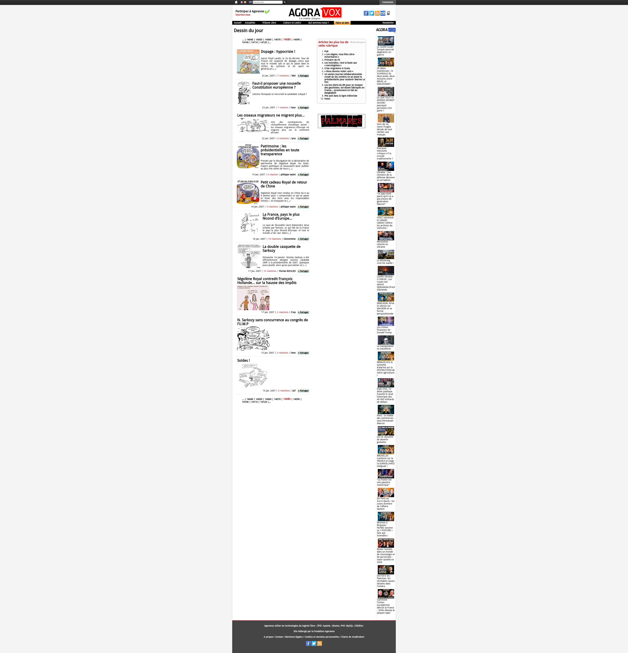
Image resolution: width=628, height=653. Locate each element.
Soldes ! (243, 360)
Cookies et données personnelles (322, 637)
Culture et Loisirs (292, 22)
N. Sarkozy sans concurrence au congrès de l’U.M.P (272, 322)
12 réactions (270, 271)
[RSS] (377, 15)
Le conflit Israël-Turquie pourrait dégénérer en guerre (385, 51)
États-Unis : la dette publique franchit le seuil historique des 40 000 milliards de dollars (385, 395)
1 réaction (283, 107)
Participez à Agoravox (250, 11)
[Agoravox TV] (249, 2)
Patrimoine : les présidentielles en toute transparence (280, 150)
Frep (293, 312)
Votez (327, 98)
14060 (268, 39)
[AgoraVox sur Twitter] (371, 15)
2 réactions (282, 312)
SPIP (319, 625)
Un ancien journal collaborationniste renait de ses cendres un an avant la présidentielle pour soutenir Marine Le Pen (344, 78)
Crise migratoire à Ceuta (337, 68)
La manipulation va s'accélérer (385, 347)
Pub (326, 51)
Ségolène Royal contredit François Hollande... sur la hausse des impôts (267, 281)
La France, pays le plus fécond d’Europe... (281, 216)
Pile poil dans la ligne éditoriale (340, 95)
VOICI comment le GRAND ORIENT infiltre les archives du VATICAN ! (385, 222)
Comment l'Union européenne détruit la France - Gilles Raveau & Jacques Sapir (386, 606)
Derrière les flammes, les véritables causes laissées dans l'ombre (386, 580)
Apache (326, 625)
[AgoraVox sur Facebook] (366, 15)
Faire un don (342, 22)
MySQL (349, 625)
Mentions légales (294, 637)
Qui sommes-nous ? (318, 22)
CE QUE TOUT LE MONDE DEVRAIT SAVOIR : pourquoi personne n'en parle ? (385, 104)
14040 (250, 39)
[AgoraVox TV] (382, 15)
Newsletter (388, 22)
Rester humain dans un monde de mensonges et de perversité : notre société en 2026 (386, 555)
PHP (343, 625)
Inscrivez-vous (243, 14)
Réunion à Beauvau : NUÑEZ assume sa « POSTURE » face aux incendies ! (385, 529)
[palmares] (341, 127)
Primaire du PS (332, 59)
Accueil (237, 22)
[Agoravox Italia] (245, 2)
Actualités (250, 22)
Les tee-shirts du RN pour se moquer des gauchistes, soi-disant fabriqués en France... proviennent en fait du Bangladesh (344, 89)
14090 (296, 39)
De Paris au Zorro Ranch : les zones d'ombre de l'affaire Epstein (385, 503)
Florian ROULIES (287, 271)
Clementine (290, 239)
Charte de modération (352, 637)
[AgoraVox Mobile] (388, 15)
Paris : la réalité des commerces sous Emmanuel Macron (385, 419)
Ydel (293, 75)
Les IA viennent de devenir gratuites (385, 439)
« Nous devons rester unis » (338, 71)
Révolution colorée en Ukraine (382, 244)
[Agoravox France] (241, 2)
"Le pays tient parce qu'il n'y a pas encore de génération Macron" (385, 198)
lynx (293, 138)
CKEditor (358, 625)
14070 (277, 39)
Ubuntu (335, 625)
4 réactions (283, 138)
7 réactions (283, 75)
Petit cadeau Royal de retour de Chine (284, 184)
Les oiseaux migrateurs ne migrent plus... (271, 115)
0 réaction (273, 174)
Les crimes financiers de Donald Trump (384, 330)
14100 (245, 42)
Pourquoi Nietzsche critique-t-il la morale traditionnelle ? (385, 153)
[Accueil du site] (315, 19)
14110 (254, 42)
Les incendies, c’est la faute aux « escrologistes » (340, 64)
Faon (293, 107)
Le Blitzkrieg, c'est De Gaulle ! (385, 261)
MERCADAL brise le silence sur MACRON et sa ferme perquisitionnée (385, 308)
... (243, 39)
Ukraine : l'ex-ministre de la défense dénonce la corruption (386, 176)
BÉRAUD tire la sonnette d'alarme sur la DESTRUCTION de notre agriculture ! (386, 369)
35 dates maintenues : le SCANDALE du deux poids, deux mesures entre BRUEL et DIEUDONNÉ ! (386, 76)
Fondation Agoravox (324, 631)
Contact (279, 637)
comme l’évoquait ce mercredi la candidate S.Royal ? (279, 94)
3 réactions (272, 206)
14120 (263, 42)
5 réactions (284, 390)
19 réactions (274, 239)
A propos (268, 637)
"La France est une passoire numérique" (384, 482)
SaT (294, 390)
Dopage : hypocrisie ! (278, 52)
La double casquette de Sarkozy (282, 249)
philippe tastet (288, 174)
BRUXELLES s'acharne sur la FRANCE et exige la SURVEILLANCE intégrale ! (386, 460)
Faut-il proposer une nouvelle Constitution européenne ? (276, 85)
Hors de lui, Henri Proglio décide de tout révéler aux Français (384, 129)
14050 (259, 39)
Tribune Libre (269, 22)
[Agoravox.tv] (386, 32)
